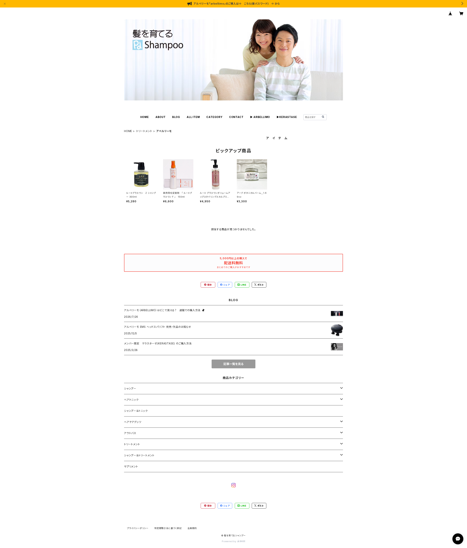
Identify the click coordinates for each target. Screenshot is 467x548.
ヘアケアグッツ (132, 421)
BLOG (176, 117)
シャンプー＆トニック (136, 410)
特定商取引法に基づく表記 (168, 528)
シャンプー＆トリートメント (139, 455)
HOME (144, 117)
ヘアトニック (131, 399)
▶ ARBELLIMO (260, 117)
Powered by (229, 541)
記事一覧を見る (233, 364)
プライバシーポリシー (137, 528)
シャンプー (130, 388)
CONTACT (236, 117)
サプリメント (131, 466)
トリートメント (144, 131)
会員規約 (192, 528)
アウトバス (130, 433)
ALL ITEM (193, 117)
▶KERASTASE (287, 117)
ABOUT (160, 117)
